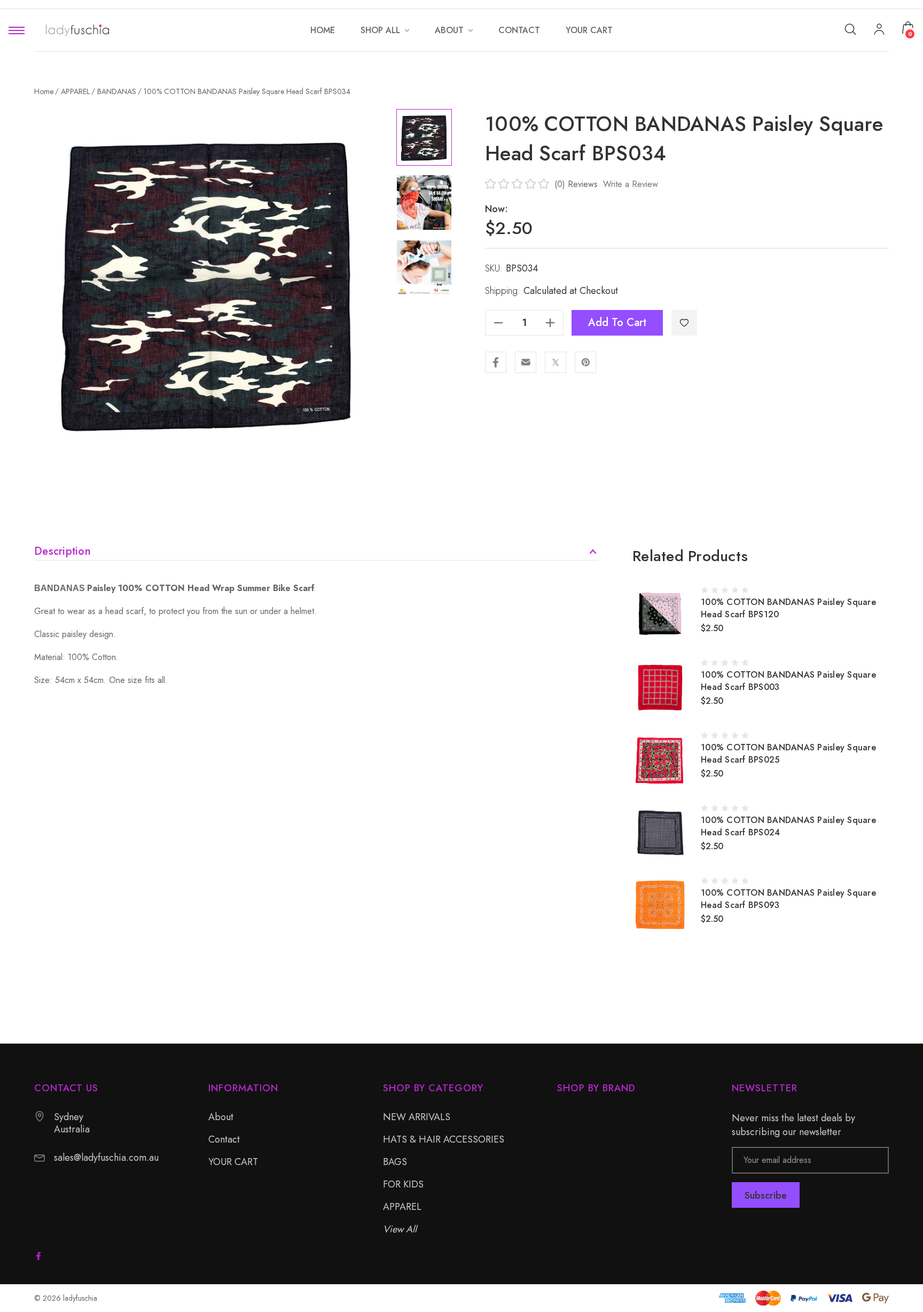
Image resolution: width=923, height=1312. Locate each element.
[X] (555, 362)
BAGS (395, 1162)
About (220, 1117)
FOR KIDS (403, 1184)
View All (400, 1229)
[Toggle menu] (17, 30)
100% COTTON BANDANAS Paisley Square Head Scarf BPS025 (788, 753)
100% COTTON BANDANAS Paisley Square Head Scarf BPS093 (788, 899)
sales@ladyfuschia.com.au (106, 1158)
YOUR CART (233, 1162)
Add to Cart (617, 322)
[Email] (525, 362)
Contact (224, 1139)
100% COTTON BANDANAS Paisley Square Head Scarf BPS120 (788, 608)
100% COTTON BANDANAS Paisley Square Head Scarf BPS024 (788, 826)
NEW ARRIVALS (416, 1117)
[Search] (850, 28)
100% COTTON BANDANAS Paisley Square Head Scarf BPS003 (788, 681)
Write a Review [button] (630, 184)
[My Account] (879, 30)
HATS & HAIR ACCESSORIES (443, 1139)
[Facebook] (495, 362)
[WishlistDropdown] (684, 323)
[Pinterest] (585, 362)
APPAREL (402, 1207)
